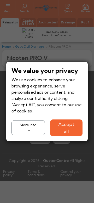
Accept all (66, 127)
